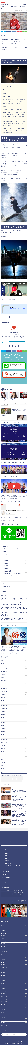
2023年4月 (13, 680)
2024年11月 (13, 669)
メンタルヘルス (14, 579)
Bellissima (3, 2)
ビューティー (15, 588)
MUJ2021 (15, 561)
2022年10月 (13, 691)
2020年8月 (13, 748)
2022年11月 (13, 688)
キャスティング (19, 775)
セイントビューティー (5, 777)
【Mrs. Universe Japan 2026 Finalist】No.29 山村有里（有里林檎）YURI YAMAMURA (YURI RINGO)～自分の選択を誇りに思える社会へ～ (14, 614)
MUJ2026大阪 (15, 570)
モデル (14, 583)
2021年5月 (13, 722)
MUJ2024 (15, 566)
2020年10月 (13, 742)
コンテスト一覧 (15, 575)
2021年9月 (13, 711)
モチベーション (4, 894)
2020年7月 (13, 751)
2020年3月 (13, 762)
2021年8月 (13, 714)
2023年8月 (13, 677)
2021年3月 (13, 728)
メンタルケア (20, 777)
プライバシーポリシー (11, 1041)
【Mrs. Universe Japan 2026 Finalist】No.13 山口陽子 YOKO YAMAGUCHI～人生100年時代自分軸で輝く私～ (14, 619)
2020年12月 (13, 737)
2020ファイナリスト (5, 775)
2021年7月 (13, 717)
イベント (13, 775)
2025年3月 (13, 666)
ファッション (13, 777)
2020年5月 (13, 757)
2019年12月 (13, 768)
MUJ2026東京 (15, 571)
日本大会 (3, 780)
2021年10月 (13, 708)
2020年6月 (13, 754)
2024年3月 (13, 674)
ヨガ (14, 894)
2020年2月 (13, 765)
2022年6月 (13, 700)
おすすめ (14, 551)
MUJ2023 (15, 565)
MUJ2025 (15, 568)
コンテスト (14, 558)
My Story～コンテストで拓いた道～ (15, 573)
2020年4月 (13, 759)
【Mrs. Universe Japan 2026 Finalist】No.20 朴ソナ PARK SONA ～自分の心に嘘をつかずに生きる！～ (14, 603)
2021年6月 (13, 720)
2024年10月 (13, 671)
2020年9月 (13, 745)
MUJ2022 (15, 563)
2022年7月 (13, 697)
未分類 (14, 591)
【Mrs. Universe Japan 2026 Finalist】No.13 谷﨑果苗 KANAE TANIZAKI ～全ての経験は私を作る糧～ (14, 599)
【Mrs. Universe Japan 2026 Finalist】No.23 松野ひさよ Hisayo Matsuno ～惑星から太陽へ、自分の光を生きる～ (14, 608)
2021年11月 (13, 705)
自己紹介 (20, 780)
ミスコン (15, 576)
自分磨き (14, 780)
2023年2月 (13, 686)
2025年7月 (13, 663)
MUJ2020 (15, 560)
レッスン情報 (19, 894)
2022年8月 (13, 694)
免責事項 (18, 1041)
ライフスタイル (14, 586)
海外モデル (9, 780)
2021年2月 (13, 731)
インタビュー (14, 554)
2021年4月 (13, 725)
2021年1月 (13, 734)
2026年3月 (13, 660)
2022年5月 (13, 703)
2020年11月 (13, 740)
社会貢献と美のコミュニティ (15, 548)
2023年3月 (13, 683)
